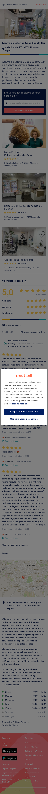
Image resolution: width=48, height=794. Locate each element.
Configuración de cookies (24, 419)
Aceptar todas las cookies (24, 411)
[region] (24, 397)
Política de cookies (18, 404)
